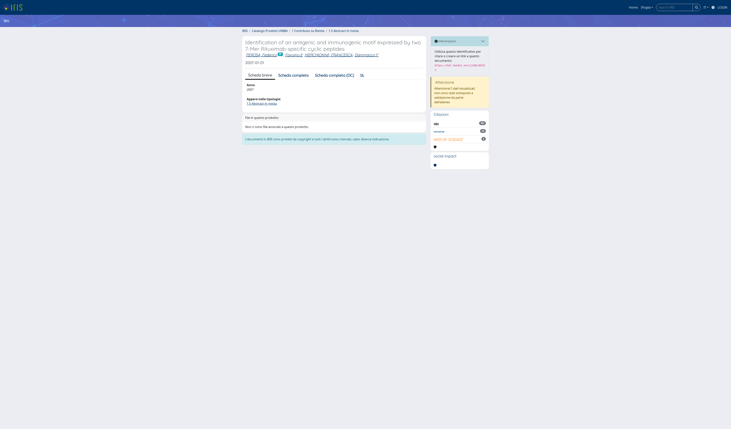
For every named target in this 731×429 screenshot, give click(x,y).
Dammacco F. (367, 54)
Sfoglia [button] (646, 7)
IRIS (245, 31)
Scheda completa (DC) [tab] (334, 75)
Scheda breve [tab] (260, 75)
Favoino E (293, 54)
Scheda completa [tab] (293, 75)
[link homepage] (13, 7)
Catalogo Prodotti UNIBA (270, 31)
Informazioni (447, 41)
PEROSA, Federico (261, 54)
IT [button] (705, 7)
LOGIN (722, 7)
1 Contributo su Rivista (308, 31)
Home (633, 7)
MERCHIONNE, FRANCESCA (328, 54)
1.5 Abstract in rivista (344, 31)
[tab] (362, 75)
